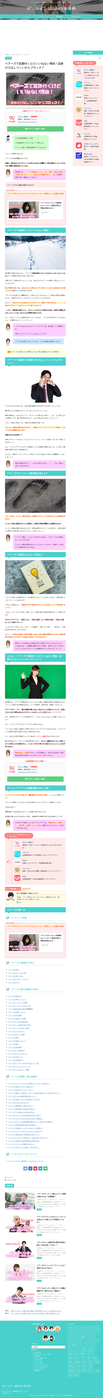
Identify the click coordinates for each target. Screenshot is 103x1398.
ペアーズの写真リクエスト (17, 1041)
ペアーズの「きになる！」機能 (18, 1070)
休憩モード (91, 1349)
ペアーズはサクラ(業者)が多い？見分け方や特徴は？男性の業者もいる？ (35, 1313)
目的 (84, 1366)
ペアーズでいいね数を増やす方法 (19, 1025)
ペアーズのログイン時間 (16, 1035)
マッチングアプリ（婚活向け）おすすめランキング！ (26, 1161)
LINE (70, 1328)
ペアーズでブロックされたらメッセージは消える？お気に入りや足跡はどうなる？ (51, 1219)
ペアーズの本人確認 (15, 1015)
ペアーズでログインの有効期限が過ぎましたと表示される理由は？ (30, 1122)
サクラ (71, 1336)
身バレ (91, 1371)
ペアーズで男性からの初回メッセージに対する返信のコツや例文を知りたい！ (34, 1093)
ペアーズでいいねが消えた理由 (18, 1028)
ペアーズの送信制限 (15, 1047)
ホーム (27, 16)
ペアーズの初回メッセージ (17, 999)
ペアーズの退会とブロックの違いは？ (21, 1087)
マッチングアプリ (43, 16)
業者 (84, 1362)
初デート (90, 1353)
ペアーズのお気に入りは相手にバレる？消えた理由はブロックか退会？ (35, 352)
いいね (97, 1328)
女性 (77, 1358)
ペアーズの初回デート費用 (17, 1019)
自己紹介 (71, 1371)
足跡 (14, 1180)
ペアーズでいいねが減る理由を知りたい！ (22, 1096)
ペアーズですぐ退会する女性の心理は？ (21, 1112)
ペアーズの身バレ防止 (15, 976)
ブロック (9, 1180)
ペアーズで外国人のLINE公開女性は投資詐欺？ (24, 1141)
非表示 (77, 1375)
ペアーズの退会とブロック (17, 1012)
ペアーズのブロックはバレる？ (18, 1103)
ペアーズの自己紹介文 (15, 1060)
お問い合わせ (76, 16)
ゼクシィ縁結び (23, 116)
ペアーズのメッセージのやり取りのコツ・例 (23, 1063)
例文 (76, 1353)
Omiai (76, 1328)
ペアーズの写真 (13, 1038)
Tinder (84, 1328)
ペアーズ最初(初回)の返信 (17, 1009)
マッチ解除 (72, 1345)
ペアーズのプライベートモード (18, 979)
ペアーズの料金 (13, 970)
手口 (83, 1358)
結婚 (90, 1366)
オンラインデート (93, 1332)
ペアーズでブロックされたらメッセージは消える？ (25, 1131)
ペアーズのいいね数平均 (16, 1050)
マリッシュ (82, 1345)
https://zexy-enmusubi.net (27, 122)
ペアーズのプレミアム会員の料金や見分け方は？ (24, 1115)
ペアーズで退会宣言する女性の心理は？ (21, 1109)
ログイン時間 (81, 1349)
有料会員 (77, 1362)
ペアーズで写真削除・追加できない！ (21, 1106)
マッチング (94, 1341)
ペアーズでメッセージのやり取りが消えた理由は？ (25, 1119)
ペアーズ (9, 1177)
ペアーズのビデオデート (16, 1031)
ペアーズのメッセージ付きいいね (19, 1006)
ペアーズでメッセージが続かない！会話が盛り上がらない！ (28, 1138)
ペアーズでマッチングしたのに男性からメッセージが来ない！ (29, 1083)
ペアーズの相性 (13, 1044)
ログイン (71, 1349)
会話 (70, 1353)
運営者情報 (59, 16)
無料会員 (71, 1366)
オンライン (82, 1332)
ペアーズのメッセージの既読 (18, 1003)
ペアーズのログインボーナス (18, 1054)
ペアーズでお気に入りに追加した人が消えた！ (24, 1147)
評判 (78, 1371)
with (90, 1328)
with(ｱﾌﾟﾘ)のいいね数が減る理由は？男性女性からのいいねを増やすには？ (36, 1311)
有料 (70, 1362)
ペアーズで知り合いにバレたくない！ (21, 1090)
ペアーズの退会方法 (15, 996)
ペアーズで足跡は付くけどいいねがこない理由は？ (25, 1128)
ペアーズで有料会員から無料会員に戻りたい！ (24, 1135)
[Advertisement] (51, 35)
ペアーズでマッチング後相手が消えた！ (21, 1144)
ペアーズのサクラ (14, 982)
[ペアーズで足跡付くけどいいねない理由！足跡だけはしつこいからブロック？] (40, 1168)
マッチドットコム (82, 1341)
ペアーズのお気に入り (15, 1057)
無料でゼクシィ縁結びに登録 (34, 129)
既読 (95, 1358)
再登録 (82, 1353)
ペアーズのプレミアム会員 (17, 973)
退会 (70, 1375)
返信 (97, 1371)
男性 (78, 1366)
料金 (89, 1358)
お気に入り (72, 1332)
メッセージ (91, 1345)
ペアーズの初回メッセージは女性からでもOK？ (24, 1099)
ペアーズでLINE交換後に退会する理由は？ (22, 1125)
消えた (91, 1362)
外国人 (71, 1358)
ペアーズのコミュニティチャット (19, 1066)
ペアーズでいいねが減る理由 (18, 1022)
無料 (97, 1362)
